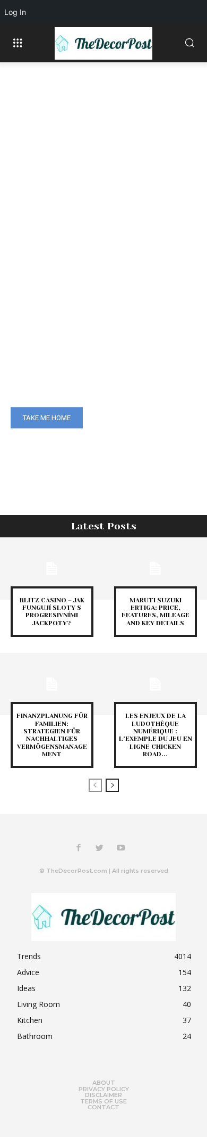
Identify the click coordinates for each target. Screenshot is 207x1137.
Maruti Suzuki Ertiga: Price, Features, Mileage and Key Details (155, 611)
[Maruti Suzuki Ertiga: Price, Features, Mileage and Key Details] (155, 568)
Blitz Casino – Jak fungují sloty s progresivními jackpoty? (52, 611)
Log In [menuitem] (15, 12)
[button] (189, 43)
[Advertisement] (103, 171)
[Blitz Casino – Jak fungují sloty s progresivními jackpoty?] (52, 568)
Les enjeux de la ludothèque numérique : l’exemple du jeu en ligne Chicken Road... (155, 735)
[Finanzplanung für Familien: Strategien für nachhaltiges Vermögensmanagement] (52, 684)
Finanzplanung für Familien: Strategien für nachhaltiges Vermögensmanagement (52, 735)
